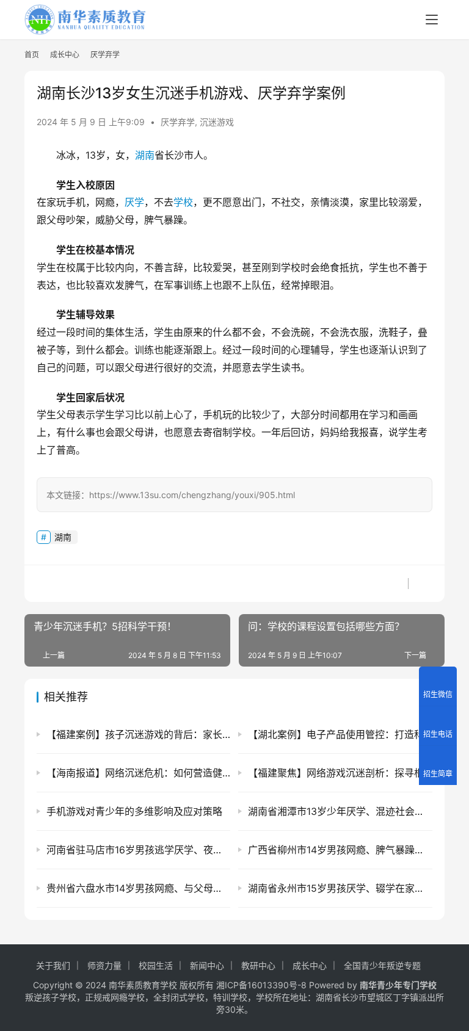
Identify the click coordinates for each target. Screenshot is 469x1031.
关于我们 (53, 965)
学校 (183, 202)
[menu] (432, 20)
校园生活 (156, 965)
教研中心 (258, 965)
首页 (31, 54)
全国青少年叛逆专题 (382, 965)
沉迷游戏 (217, 122)
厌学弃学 (178, 122)
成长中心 (310, 965)
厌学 (134, 202)
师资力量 (104, 965)
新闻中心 (207, 965)
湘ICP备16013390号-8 (261, 985)
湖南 (145, 155)
